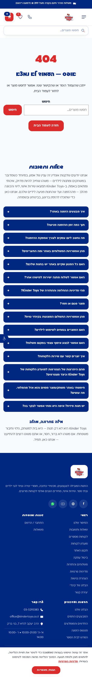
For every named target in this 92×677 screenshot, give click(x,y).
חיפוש (46, 101)
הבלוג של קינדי (79, 585)
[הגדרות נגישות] (4, 338)
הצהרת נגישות (79, 578)
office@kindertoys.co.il (24, 616)
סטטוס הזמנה (79, 630)
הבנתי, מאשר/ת (46, 670)
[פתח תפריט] (84, 17)
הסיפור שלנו (81, 523)
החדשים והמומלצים (76, 624)
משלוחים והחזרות (77, 564)
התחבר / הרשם (34, 523)
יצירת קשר (81, 592)
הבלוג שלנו (81, 610)
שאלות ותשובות (78, 530)
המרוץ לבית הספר (77, 637)
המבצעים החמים (77, 616)
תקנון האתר (81, 550)
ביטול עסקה (80, 558)
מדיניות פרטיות (79, 572)
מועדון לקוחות (79, 544)
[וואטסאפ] (52, 504)
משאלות (38, 530)
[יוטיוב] (63, 504)
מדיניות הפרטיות (68, 661)
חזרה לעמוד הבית (46, 125)
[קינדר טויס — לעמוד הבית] (69, 17)
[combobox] (46, 30)
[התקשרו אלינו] (29, 17)
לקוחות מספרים (78, 537)
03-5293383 (31, 610)
